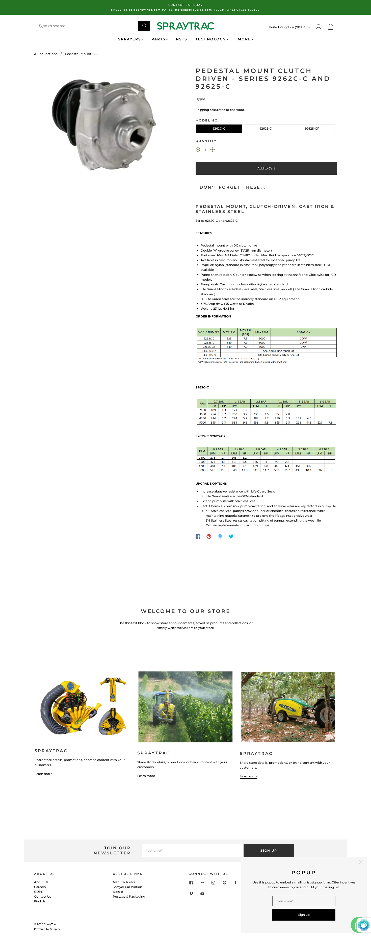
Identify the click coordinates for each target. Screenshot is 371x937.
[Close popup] (361, 862)
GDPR (38, 892)
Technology (210, 39)
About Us (41, 882)
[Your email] (193, 850)
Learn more (43, 774)
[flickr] (202, 882)
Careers (40, 887)
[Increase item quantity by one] (212, 150)
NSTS (181, 39)
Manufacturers (124, 882)
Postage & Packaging (129, 896)
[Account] (319, 26)
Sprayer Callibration (127, 887)
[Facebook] (198, 536)
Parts (158, 39)
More (243, 39)
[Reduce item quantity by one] (197, 150)
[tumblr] (235, 882)
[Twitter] (231, 536)
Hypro (200, 99)
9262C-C (219, 128)
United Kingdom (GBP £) (288, 27)
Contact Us (42, 896)
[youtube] (202, 893)
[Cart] (331, 27)
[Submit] (144, 25)
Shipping (202, 110)
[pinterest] (224, 882)
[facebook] (191, 882)
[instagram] (213, 882)
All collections (46, 54)
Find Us (39, 901)
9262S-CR (312, 128)
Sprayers (129, 39)
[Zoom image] (105, 124)
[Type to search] (86, 26)
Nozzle (118, 892)
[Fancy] (220, 536)
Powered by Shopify (47, 929)
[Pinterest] (209, 536)
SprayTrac (50, 924)
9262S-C (265, 128)
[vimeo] (191, 893)
